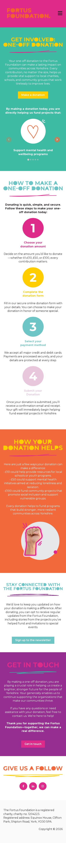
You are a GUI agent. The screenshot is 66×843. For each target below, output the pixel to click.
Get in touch (33, 744)
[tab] (28, 160)
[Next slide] (57, 139)
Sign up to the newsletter (33, 640)
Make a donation (33, 95)
